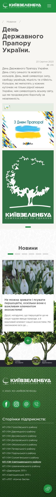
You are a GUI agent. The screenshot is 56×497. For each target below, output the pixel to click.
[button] (28, 340)
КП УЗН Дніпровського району (19, 440)
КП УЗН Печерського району (18, 449)
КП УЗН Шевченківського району (21, 466)
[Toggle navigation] (49, 6)
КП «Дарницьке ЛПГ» (14, 471)
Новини (11, 22)
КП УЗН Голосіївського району (19, 427)
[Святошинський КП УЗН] (26, 6)
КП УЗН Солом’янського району (20, 458)
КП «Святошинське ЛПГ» (16, 475)
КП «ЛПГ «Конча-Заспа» (16, 479)
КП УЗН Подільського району (19, 453)
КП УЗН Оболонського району (19, 445)
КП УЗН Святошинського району (21, 462)
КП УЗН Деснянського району (19, 436)
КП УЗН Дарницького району (19, 432)
